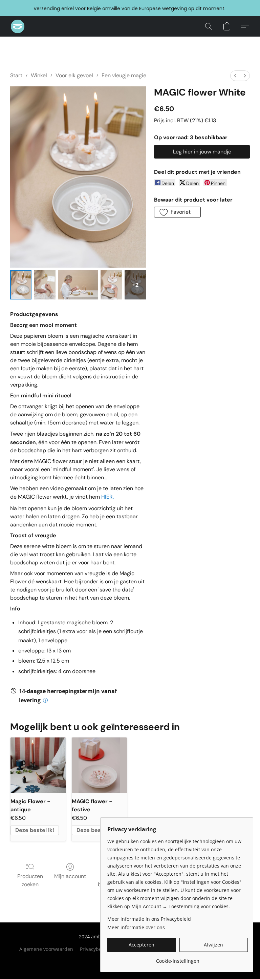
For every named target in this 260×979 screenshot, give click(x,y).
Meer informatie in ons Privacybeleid (149, 919)
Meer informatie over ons (136, 927)
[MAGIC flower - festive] (99, 765)
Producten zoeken (30, 880)
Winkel (39, 75)
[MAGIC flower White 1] (45, 284)
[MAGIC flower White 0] (20, 284)
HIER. (107, 496)
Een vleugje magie (124, 75)
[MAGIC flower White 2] (78, 284)
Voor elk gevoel (74, 75)
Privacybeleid (95, 949)
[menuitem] (235, 76)
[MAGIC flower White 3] (111, 284)
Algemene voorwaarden (46, 949)
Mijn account (70, 876)
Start (16, 75)
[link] (177, 958)
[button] (17, 26)
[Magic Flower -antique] (38, 765)
